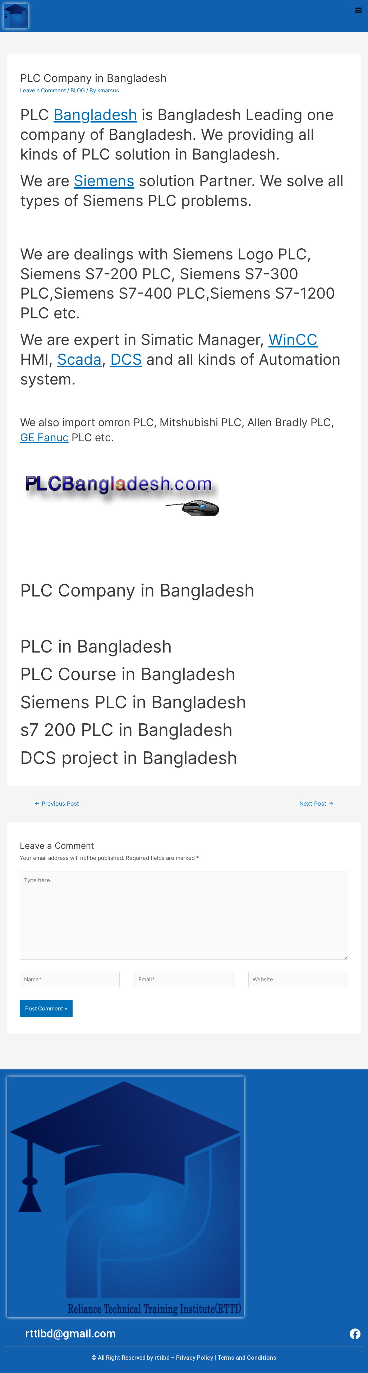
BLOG (77, 90)
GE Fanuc (44, 437)
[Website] (298, 980)
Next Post (316, 803)
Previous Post (56, 803)
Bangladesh (95, 114)
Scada (79, 359)
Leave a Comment (43, 90)
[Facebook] (355, 1334)
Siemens (104, 180)
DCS (126, 359)
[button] (358, 9)
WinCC (293, 339)
